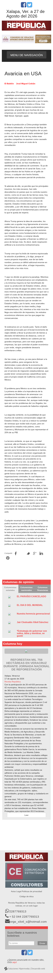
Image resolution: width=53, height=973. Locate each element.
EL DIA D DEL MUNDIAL (30, 605)
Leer (26, 815)
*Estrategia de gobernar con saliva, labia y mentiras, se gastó (32, 633)
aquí (14, 962)
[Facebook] (23, 6)
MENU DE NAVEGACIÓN (26, 55)
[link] (13, 681)
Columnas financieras (42, 588)
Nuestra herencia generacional (33, 613)
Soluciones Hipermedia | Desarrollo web (26, 968)
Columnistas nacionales (26, 588)
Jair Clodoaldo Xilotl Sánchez (32, 622)
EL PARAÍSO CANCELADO (31, 596)
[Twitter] (29, 6)
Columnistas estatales (10, 588)
